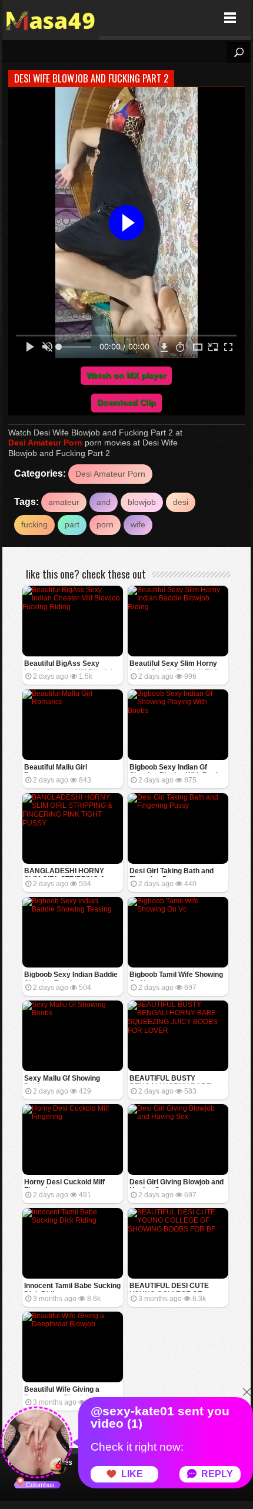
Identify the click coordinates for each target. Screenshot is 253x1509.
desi (180, 502)
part (72, 524)
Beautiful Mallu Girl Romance (55, 768)
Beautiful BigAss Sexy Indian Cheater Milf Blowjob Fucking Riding (69, 664)
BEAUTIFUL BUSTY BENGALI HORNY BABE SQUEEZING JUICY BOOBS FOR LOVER (175, 1079)
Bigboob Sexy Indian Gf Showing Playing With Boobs (176, 768)
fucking (34, 524)
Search (238, 52)
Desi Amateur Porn (45, 442)
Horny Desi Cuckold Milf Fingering (64, 1183)
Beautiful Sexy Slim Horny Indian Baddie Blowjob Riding (177, 664)
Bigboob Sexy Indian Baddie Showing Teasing (71, 975)
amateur (63, 502)
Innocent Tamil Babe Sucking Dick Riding (72, 1287)
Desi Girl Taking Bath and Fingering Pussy (171, 872)
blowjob (142, 502)
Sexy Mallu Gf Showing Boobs (62, 1079)
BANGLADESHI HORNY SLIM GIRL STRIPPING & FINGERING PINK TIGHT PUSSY (64, 872)
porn (105, 524)
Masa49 (50, 18)
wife (138, 524)
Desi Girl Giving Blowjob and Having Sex (176, 1183)
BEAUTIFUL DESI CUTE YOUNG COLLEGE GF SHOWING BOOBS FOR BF (174, 1287)
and (103, 502)
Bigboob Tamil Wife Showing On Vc (176, 975)
